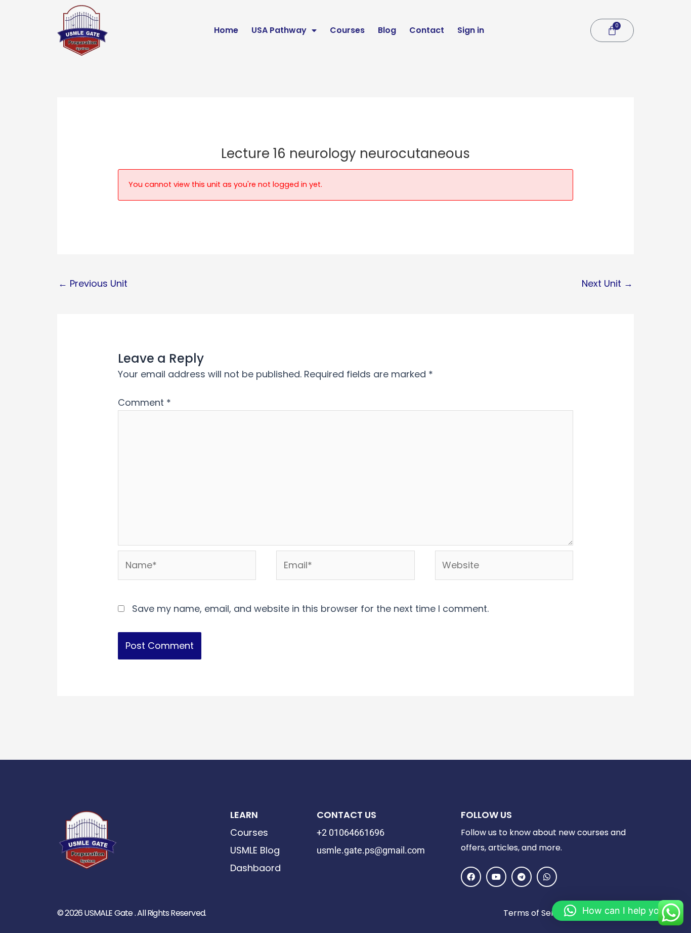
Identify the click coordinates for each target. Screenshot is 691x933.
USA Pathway (279, 30)
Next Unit (607, 283)
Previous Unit (92, 283)
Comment (144, 402)
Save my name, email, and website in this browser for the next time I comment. (310, 608)
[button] (616, 911)
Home (226, 30)
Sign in (470, 30)
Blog (387, 30)
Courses (347, 30)
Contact (426, 30)
